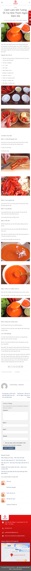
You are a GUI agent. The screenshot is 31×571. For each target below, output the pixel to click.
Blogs (15, 7)
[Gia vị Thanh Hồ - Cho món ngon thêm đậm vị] (15, 2)
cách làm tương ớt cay (9, 374)
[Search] (29, 2)
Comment (5, 410)
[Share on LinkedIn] (22, 367)
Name (5, 422)
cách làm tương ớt (23, 372)
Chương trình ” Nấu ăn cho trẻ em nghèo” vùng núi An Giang (23, 395)
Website (5, 436)
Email (4, 429)
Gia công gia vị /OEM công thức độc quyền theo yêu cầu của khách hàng (8, 395)
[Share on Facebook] (11, 367)
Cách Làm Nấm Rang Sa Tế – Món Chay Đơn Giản (13, 460)
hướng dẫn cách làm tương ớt (18, 379)
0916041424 (8, 528)
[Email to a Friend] (17, 367)
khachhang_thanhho (21, 20)
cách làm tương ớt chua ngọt (20, 374)
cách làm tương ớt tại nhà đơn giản (14, 377)
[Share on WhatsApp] (9, 367)
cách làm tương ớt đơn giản (13, 376)
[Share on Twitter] (14, 367)
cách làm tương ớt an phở (17, 373)
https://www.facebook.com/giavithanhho (15, 536)
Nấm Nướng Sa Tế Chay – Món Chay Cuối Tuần (12, 458)
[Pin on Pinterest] (19, 367)
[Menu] (2, 2)
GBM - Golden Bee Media (15, 569)
